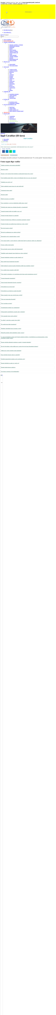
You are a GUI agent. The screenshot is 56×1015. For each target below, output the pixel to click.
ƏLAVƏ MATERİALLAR (10, 104)
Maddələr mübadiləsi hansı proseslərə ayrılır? (11, 328)
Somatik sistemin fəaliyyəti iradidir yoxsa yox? (11, 211)
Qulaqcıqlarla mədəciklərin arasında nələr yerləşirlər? (13, 311)
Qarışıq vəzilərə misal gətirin (7, 244)
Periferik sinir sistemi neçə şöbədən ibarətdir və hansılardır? (14, 207)
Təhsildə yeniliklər (13, 56)
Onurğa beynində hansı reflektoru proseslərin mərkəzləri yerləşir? (15, 219)
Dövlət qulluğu (12, 60)
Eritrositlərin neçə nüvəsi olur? (8, 286)
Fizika (10, 80)
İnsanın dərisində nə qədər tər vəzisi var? (10, 363)
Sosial (10, 54)
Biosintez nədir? (4, 169)
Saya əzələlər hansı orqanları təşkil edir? (10, 270)
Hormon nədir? (4, 194)
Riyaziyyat (11, 86)
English (11, 77)
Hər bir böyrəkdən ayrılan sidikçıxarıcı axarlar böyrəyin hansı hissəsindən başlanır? (19, 346)
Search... (3, 36)
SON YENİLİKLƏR (8, 41)
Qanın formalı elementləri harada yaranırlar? (11, 282)
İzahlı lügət (11, 107)
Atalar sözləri (12, 108)
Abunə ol (11, 117)
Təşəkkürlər (12, 116)
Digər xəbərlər (12, 50)
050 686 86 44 (7, 30)
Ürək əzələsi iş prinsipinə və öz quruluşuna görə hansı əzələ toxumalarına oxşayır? (19, 274)
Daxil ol (2, 34)
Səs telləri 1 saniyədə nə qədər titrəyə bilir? (10, 320)
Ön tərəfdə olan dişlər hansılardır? (8, 324)
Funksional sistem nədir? (6, 190)
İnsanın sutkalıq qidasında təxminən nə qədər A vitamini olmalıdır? (16, 342)
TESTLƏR (6, 67)
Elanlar (11, 48)
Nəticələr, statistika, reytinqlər (16, 44)
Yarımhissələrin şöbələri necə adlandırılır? (10, 307)
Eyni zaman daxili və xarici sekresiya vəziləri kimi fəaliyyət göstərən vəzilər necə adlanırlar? (21, 240)
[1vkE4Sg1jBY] (28, 15)
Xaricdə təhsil (12, 98)
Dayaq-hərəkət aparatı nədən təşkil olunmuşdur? (12, 249)
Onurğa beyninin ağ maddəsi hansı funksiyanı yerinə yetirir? (14, 224)
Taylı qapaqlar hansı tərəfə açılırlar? (9, 316)
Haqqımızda (12, 122)
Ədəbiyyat (11, 78)
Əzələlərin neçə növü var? (6, 182)
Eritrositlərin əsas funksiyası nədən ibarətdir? (11, 290)
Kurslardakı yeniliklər (14, 103)
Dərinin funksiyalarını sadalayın (8, 367)
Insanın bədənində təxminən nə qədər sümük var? (12, 257)
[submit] (1, 37)
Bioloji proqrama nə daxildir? (7, 198)
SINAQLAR (7, 61)
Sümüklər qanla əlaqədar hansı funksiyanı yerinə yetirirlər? (14, 253)
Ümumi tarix (12, 87)
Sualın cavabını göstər (5, 155)
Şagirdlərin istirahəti (14, 94)
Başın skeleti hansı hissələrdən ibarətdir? (10, 261)
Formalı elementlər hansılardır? (8, 278)
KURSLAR (6, 99)
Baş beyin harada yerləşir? (7, 228)
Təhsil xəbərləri (12, 55)
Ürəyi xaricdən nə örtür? (6, 303)
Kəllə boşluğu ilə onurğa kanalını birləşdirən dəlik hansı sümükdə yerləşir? (17, 265)
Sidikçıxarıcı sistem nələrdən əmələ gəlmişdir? (11, 350)
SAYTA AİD (7, 113)
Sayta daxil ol (12, 118)
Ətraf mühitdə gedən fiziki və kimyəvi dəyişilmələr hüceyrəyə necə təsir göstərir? (19, 177)
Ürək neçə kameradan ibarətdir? (8, 299)
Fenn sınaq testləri (13, 65)
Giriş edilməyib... (7, 32)
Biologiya (11, 72)
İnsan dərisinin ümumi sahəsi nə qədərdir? (10, 354)
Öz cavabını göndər (13, 155)
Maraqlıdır (11, 96)
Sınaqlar (11, 57)
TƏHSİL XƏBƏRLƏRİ (9, 42)
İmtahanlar (11, 47)
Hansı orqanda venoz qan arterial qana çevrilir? (11, 295)
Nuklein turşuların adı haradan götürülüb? (10, 165)
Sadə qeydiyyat (12, 120)
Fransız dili (11, 81)
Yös (10, 89)
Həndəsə (11, 82)
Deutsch (11, 76)
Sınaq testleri (12, 64)
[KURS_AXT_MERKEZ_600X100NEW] (28, 8)
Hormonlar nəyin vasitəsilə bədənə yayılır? (10, 236)
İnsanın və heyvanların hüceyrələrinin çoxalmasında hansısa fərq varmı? (17, 173)
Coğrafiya (11, 74)
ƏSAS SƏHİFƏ (7, 39)
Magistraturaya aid (13, 59)
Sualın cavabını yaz (13, 109)
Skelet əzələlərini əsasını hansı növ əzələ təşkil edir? (12, 186)
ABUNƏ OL (7, 112)
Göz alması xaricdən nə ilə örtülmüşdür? (10, 371)
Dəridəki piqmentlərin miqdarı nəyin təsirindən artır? (13, 359)
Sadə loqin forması (13, 121)
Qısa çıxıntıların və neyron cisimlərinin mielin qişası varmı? (14, 203)
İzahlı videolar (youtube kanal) (16, 111)
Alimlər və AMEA (13, 51)
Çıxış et (6, 34)
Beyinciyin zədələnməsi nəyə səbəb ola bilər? (11, 232)
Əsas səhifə (6, 139)
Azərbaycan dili (13, 69)
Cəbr (10, 73)
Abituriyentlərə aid (13, 52)
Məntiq (11, 90)
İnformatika (12, 83)
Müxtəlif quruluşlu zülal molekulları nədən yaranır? (12, 332)
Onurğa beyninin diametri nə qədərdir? (10, 215)
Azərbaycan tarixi (13, 70)
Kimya (10, 85)
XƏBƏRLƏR (7, 91)
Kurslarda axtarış (13, 102)
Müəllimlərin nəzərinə (14, 46)
